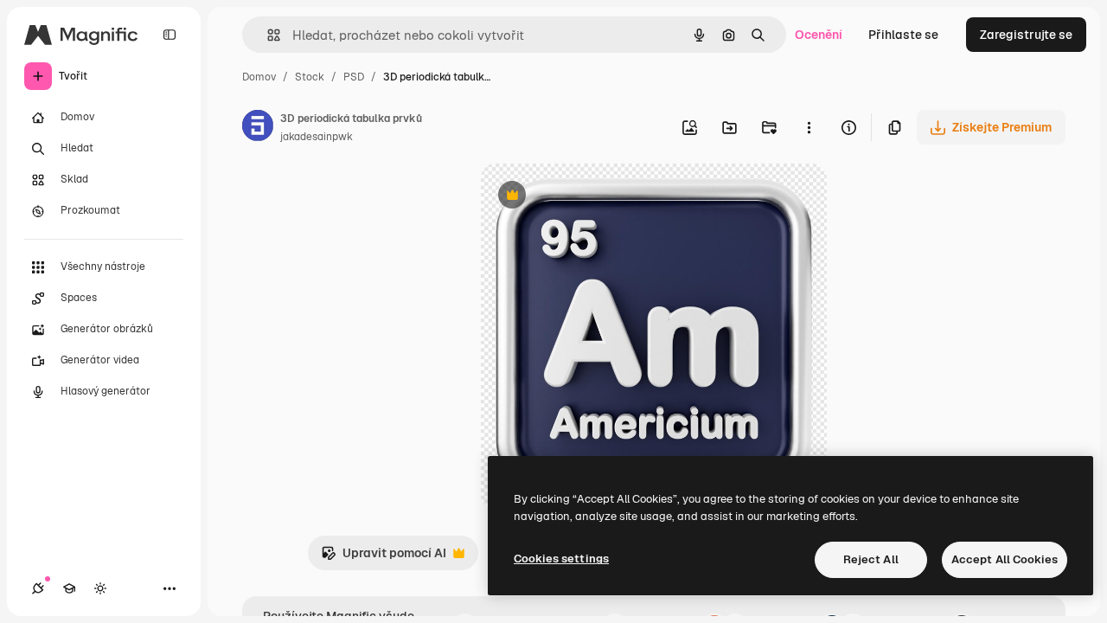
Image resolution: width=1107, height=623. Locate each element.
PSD (353, 77)
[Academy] (69, 588)
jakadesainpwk (316, 137)
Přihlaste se (903, 34)
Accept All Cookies (1004, 559)
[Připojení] (38, 588)
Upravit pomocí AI (383, 557)
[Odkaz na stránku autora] (257, 128)
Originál (591, 197)
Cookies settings (561, 558)
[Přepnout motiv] (100, 588)
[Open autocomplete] (267, 35)
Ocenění (818, 34)
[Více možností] (808, 127)
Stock (309, 77)
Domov (259, 77)
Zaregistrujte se (1026, 34)
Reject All (871, 559)
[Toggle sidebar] (169, 34)
